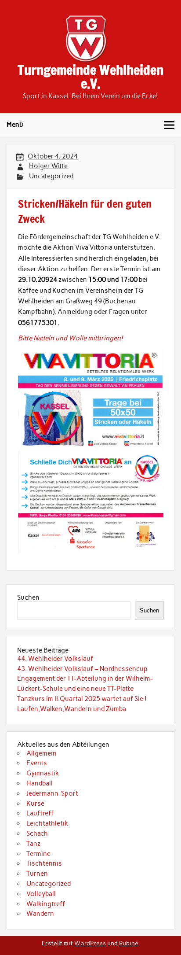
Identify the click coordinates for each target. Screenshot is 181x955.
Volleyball (41, 894)
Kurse (35, 804)
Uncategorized (51, 176)
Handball (39, 783)
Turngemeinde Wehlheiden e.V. (90, 76)
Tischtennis (44, 863)
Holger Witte (48, 166)
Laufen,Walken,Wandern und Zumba (71, 709)
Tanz (33, 844)
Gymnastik (42, 773)
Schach (37, 833)
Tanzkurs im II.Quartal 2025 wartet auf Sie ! (82, 699)
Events (36, 763)
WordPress (90, 943)
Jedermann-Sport (52, 793)
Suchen (28, 597)
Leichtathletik (47, 823)
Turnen (37, 874)
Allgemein (41, 753)
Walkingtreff (45, 904)
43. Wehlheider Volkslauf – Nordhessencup (82, 669)
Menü (15, 125)
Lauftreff (40, 813)
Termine (38, 854)
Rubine (128, 943)
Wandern (40, 914)
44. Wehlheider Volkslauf (55, 659)
